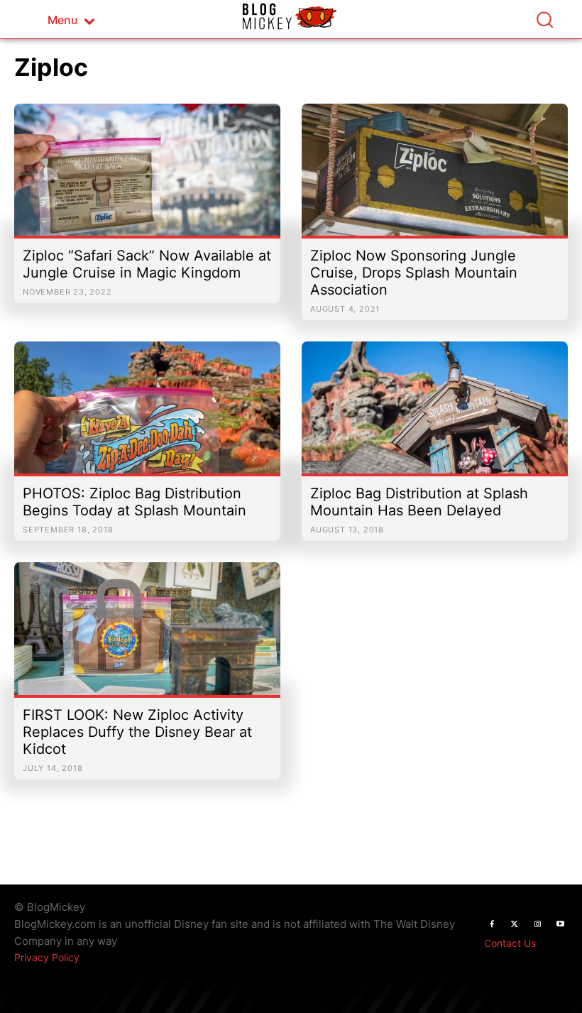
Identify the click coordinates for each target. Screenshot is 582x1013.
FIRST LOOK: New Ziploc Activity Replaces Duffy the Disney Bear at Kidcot (137, 731)
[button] (544, 19)
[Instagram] (537, 924)
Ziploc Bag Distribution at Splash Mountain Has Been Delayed (419, 502)
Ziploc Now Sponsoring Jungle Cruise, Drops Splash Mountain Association (413, 272)
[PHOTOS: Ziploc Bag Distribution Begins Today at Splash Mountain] (147, 414)
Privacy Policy (46, 957)
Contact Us (510, 943)
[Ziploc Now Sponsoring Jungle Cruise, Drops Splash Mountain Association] (435, 177)
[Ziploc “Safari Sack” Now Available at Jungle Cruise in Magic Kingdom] (147, 177)
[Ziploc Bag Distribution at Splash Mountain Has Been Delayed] (435, 414)
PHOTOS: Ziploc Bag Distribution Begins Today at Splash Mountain (134, 502)
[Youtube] (560, 924)
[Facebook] (492, 924)
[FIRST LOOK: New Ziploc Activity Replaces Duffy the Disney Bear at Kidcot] (147, 635)
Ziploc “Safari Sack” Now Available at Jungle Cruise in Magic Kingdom (147, 264)
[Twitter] (514, 924)
